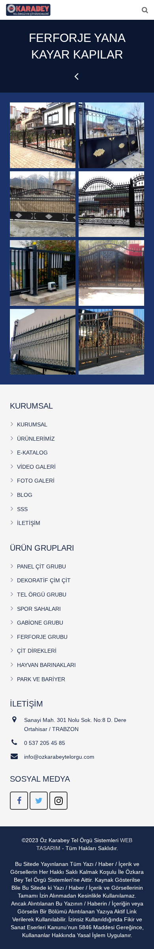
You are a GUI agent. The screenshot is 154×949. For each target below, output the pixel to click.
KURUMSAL (32, 424)
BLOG (24, 495)
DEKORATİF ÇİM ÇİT (44, 580)
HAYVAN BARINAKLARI (46, 665)
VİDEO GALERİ (36, 467)
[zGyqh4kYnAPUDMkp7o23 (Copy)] (42, 341)
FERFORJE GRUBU (42, 637)
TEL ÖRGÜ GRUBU (41, 594)
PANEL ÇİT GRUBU (41, 566)
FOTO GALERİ (35, 480)
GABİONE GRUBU (40, 622)
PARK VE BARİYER (41, 679)
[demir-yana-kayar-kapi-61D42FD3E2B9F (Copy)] (111, 135)
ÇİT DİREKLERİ (36, 651)
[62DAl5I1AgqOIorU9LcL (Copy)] (111, 341)
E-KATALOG (32, 452)
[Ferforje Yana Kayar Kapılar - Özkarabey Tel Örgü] (42, 135)
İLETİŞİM (28, 523)
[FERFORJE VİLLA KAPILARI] (77, 76)
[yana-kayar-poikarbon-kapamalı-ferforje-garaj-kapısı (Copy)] (111, 273)
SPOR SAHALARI (39, 609)
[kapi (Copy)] (42, 204)
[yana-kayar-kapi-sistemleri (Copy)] (42, 273)
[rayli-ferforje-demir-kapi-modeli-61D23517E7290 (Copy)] (111, 204)
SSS (22, 509)
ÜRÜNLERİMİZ (36, 439)
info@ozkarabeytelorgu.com (59, 757)
